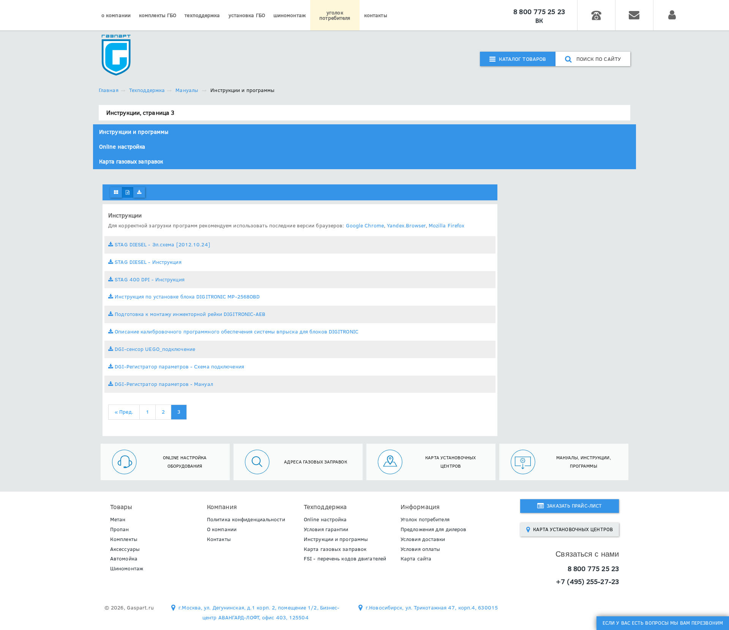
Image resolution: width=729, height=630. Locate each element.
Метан (118, 519)
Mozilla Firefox (447, 225)
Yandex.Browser (406, 225)
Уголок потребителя (425, 519)
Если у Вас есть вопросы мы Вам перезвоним (663, 622)
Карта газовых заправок (131, 161)
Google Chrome (365, 225)
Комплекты (123, 539)
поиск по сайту (596, 59)
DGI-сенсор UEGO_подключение (154, 349)
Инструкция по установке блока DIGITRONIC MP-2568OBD (186, 296)
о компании (116, 15)
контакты (375, 15)
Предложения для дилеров (433, 529)
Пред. (124, 412)
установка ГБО (247, 15)
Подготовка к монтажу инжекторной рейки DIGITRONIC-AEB (189, 314)
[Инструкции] (127, 192)
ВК (539, 20)
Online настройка (122, 147)
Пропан (119, 529)
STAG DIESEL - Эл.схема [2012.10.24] (161, 244)
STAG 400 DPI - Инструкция (149, 279)
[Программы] (139, 192)
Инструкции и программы (133, 132)
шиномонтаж (289, 15)
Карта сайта (416, 558)
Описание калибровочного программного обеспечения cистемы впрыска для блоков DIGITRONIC (235, 331)
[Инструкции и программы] (116, 192)
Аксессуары (125, 549)
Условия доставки (423, 539)
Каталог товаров (520, 59)
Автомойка (123, 558)
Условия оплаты (420, 549)
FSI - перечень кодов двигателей (345, 558)
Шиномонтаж (126, 568)
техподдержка (202, 15)
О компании (222, 529)
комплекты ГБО (157, 15)
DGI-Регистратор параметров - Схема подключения (178, 366)
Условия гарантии (326, 529)
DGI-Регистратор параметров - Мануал (163, 384)
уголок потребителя (334, 15)
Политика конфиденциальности (246, 519)
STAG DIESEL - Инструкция (147, 262)
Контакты (219, 539)
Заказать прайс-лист (573, 505)
